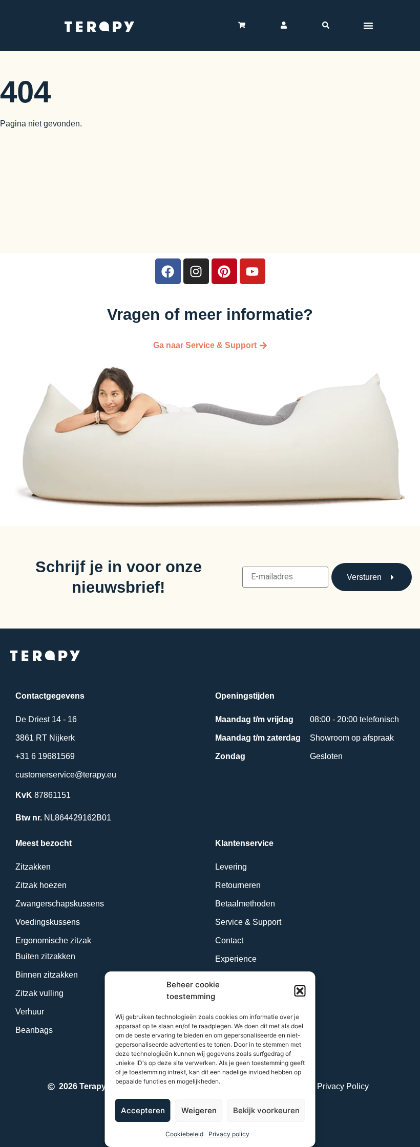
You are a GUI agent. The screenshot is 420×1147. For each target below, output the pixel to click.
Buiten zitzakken (45, 956)
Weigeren (199, 1110)
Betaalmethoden (245, 903)
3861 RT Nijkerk (45, 737)
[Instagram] (196, 271)
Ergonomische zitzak (53, 940)
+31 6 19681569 (45, 756)
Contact (229, 940)
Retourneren (238, 885)
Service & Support (248, 922)
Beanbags (34, 1030)
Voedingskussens (47, 922)
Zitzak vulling (39, 993)
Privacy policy (228, 1134)
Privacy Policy (343, 1086)
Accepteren (143, 1110)
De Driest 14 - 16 (46, 719)
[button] (300, 991)
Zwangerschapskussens (59, 903)
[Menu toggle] (368, 25)
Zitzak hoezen (41, 885)
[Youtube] (252, 271)
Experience (236, 959)
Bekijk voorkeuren (266, 1110)
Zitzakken (33, 866)
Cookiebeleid (184, 1134)
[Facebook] (168, 271)
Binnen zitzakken (46, 974)
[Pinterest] (224, 271)
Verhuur (29, 1011)
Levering (231, 866)
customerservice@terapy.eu (65, 774)
